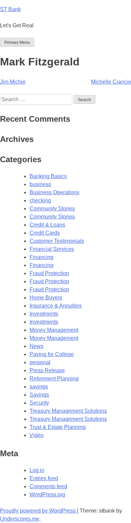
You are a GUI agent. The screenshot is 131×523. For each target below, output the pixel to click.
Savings (39, 395)
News (36, 346)
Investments (44, 314)
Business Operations (54, 192)
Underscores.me (19, 519)
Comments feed (48, 486)
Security (39, 403)
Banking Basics (48, 176)
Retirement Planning (54, 378)
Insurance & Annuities (56, 306)
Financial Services (52, 249)
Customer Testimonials (57, 241)
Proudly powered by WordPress (38, 511)
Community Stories (52, 208)
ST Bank (10, 9)
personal (40, 362)
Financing (41, 257)
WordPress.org (47, 494)
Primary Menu (17, 42)
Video (37, 435)
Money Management (54, 330)
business (40, 184)
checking (40, 200)
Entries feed (44, 478)
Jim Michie (13, 82)
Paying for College (52, 354)
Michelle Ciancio (111, 82)
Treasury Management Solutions (68, 411)
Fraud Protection (49, 273)
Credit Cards (45, 233)
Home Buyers (46, 297)
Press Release (47, 370)
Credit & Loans (47, 225)
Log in (37, 470)
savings (39, 386)
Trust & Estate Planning (58, 427)
